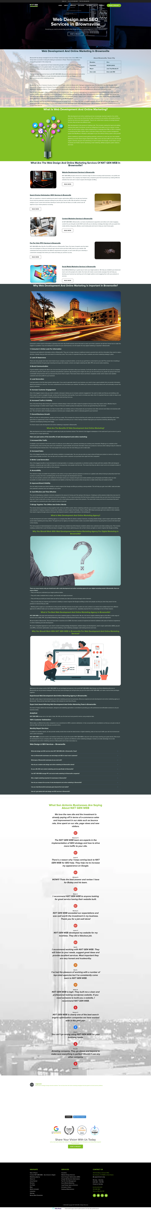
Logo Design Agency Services (69, 1185)
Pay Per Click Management (68, 1181)
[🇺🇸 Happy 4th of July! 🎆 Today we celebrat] (41, 1095)
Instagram (102, 1195)
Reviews (89, 5)
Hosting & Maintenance (67, 1189)
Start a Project (75, 34)
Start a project (114, 5)
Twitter (98, 1195)
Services (73, 5)
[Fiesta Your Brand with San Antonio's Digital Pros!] (64, 1095)
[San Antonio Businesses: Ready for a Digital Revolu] (41, 1108)
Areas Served (33, 1181)
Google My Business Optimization (70, 1179)
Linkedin (106, 1195)
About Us (32, 1179)
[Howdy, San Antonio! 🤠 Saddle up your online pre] (87, 1095)
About (66, 5)
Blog (95, 5)
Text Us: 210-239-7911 (84, 1)
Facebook (94, 1195)
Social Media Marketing (67, 1183)
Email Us (64, 1)
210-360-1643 (96, 1189)
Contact (102, 5)
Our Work (81, 5)
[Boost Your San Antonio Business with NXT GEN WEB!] (110, 1108)
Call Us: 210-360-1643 (73, 1)
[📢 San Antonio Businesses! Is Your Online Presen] (87, 1108)
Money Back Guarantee (36, 1195)
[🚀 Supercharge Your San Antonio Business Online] (64, 1108)
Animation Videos (66, 1187)
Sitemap (32, 1193)
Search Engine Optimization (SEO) (70, 1177)
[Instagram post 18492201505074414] (110, 1095)
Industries (32, 1191)
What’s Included (34, 1189)
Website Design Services (68, 1175)
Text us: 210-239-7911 (98, 1191)
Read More (67, 184)
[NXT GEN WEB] (36, 5)
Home (60, 5)
